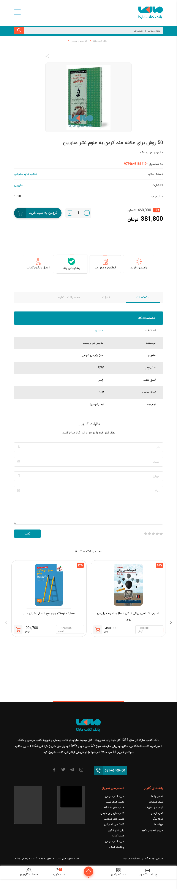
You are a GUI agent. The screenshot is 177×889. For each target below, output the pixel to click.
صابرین (99, 331)
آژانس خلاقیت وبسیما (135, 858)
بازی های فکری (116, 830)
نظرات (106, 297)
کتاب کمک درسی (114, 802)
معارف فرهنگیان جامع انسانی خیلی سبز (49, 613)
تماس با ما (157, 796)
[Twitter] (63, 770)
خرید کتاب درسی (114, 796)
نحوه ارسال (157, 813)
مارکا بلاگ (157, 819)
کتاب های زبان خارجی (112, 813)
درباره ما (158, 824)
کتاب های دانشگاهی (112, 807)
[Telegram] (72, 770)
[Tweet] (70, 57)
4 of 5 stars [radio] (149, 533)
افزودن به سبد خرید (43, 212)
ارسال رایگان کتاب (38, 268)
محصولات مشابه (69, 297)
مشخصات (142, 297)
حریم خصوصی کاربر (152, 830)
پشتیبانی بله (71, 268)
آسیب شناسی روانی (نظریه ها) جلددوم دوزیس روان (128, 616)
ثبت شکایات (156, 802)
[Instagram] (81, 770)
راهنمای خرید (138, 268)
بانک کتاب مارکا (100, 41)
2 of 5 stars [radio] (157, 533)
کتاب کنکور (117, 836)
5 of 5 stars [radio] (145, 533)
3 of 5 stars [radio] (153, 533)
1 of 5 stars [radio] (161, 533)
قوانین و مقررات (105, 268)
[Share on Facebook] (55, 57)
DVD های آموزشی (114, 824)
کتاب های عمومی (79, 41)
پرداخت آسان (116, 847)
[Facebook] (54, 770)
